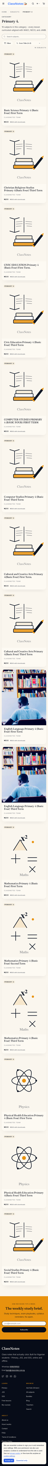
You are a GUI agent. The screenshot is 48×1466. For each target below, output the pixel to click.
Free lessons (6, 1401)
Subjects (14, 12)
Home (4, 12)
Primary (4, 1388)
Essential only (21, 1460)
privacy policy (15, 1453)
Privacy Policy (7, 1441)
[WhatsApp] (15, 1376)
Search (28, 1409)
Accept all (9, 1460)
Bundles (29, 1396)
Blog (28, 1401)
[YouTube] (11, 1376)
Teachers (29, 1405)
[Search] (32, 3)
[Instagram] (7, 1376)
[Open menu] (3, 3)
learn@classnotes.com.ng (15, 1370)
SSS (3, 1396)
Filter (9, 43)
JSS (3, 1392)
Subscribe (24, 1330)
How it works (6, 1424)
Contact (4, 1428)
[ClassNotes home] (17, 3)
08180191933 (14, 1367)
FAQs (4, 1433)
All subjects (30, 1392)
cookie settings (9, 1456)
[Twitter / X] (3, 1376)
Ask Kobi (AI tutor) (32, 1388)
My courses (6, 1405)
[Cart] (43, 3)
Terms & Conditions (9, 1437)
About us (5, 1420)
